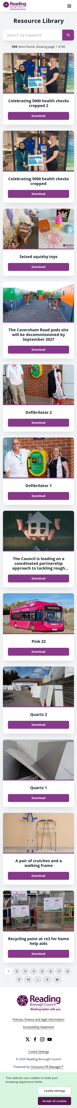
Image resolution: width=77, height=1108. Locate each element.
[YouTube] (49, 1039)
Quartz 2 (38, 714)
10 (28, 979)
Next (47, 979)
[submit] (68, 35)
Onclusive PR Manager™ (47, 1067)
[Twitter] (27, 1039)
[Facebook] (35, 1039)
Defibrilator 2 (38, 412)
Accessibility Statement (38, 1027)
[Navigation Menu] (69, 6)
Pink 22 (39, 641)
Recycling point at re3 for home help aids (38, 941)
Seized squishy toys (38, 256)
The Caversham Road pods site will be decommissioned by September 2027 (38, 334)
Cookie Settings (38, 1052)
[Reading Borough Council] (39, 1003)
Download (38, 116)
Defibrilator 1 (38, 485)
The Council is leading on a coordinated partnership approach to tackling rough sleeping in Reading (38, 566)
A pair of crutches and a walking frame (38, 863)
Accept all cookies (54, 1101)
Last (57, 979)
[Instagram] (42, 1039)
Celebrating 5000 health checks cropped (38, 181)
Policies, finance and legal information (38, 1019)
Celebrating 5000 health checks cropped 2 (38, 103)
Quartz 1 (38, 787)
